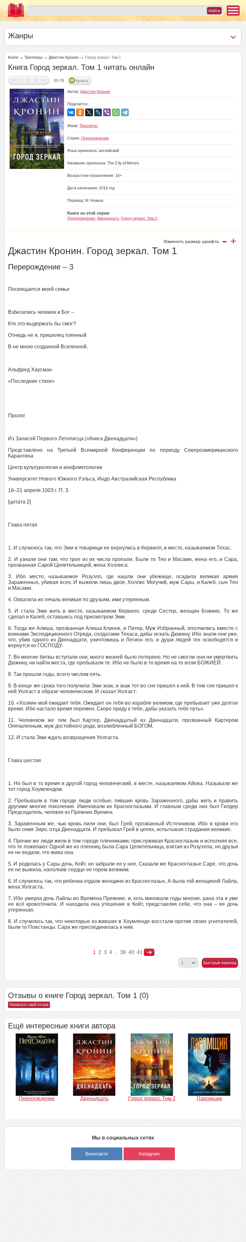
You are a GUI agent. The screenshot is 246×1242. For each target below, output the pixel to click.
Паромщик (209, 1098)
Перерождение (95, 138)
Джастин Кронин (64, 57)
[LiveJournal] (98, 112)
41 (140, 952)
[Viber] (107, 112)
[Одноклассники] (80, 112)
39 (123, 952)
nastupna (149, 952)
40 (131, 952)
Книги (13, 57)
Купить (82, 81)
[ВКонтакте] (71, 112)
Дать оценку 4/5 (36, 80)
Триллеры (33, 57)
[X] (89, 112)
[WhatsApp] (116, 112)
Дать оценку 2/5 (21, 80)
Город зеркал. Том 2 (139, 218)
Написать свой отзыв (29, 1005)
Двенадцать (108, 218)
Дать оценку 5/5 (43, 80)
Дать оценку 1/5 (14, 80)
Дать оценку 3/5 (28, 80)
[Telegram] (125, 112)
